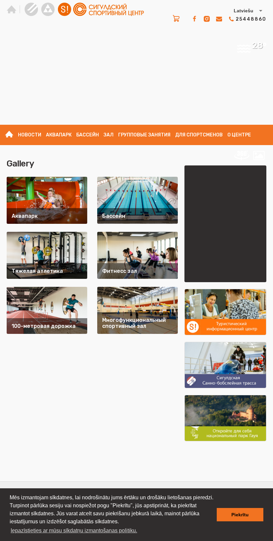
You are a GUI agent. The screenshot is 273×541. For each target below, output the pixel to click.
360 (241, 155)
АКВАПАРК (59, 135)
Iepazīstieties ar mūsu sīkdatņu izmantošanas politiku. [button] (74, 530)
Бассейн (87, 135)
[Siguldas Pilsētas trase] (31, 9)
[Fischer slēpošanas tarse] (48, 9)
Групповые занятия (144, 135)
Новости (29, 135)
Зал (109, 135)
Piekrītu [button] (240, 514)
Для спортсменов (199, 135)
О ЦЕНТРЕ (239, 135)
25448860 (251, 19)
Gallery (258, 155)
